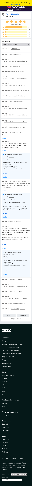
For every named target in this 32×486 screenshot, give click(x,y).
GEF (12, 49)
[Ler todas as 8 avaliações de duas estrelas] (16, 34)
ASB (12, 66)
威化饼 (13, 132)
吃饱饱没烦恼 (15, 303)
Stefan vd (12, 16)
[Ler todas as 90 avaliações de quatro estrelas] (16, 29)
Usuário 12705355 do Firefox (12, 78)
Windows (5, 378)
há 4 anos (24, 85)
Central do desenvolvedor (11, 350)
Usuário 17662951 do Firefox (12, 122)
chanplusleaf (15, 96)
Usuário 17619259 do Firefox (12, 228)
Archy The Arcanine (17, 181)
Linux (3, 391)
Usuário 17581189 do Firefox (12, 298)
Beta (3, 406)
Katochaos (14, 71)
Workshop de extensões (10, 347)
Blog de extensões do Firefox (12, 344)
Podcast (5, 452)
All (2, 394)
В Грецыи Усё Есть (17, 90)
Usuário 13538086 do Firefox (12, 286)
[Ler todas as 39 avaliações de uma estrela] (16, 36)
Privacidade (5, 458)
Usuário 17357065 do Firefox (12, 61)
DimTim (13, 291)
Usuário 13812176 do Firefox (12, 85)
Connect (5, 424)
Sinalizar (4, 138)
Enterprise (5, 415)
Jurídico (20, 458)
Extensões (10, 9)
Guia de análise (7, 366)
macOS (4, 381)
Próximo (23, 315)
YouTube (5, 442)
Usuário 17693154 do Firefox (12, 115)
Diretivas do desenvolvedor (11, 354)
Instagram (5, 439)
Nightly (4, 403)
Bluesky (4, 449)
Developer (5, 430)
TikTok (4, 446)
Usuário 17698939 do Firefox (12, 108)
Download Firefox (8, 375)
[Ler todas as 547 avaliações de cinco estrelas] (16, 27)
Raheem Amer (15, 127)
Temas (17, 9)
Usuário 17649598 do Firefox (12, 143)
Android (4, 388)
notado (20, 462)
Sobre (4, 341)
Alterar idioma (5, 474)
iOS (3, 385)
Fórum (4, 360)
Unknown (14, 101)
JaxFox (13, 279)
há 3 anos (17, 49)
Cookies (13, 458)
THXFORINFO (15, 309)
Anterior (9, 315)
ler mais (5, 173)
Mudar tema (5, 477)
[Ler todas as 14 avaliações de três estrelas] (16, 32)
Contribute (5, 427)
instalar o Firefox (15, 4)
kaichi (13, 54)
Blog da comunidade (9, 357)
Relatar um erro (7, 363)
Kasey (13, 221)
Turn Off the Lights (13, 14)
